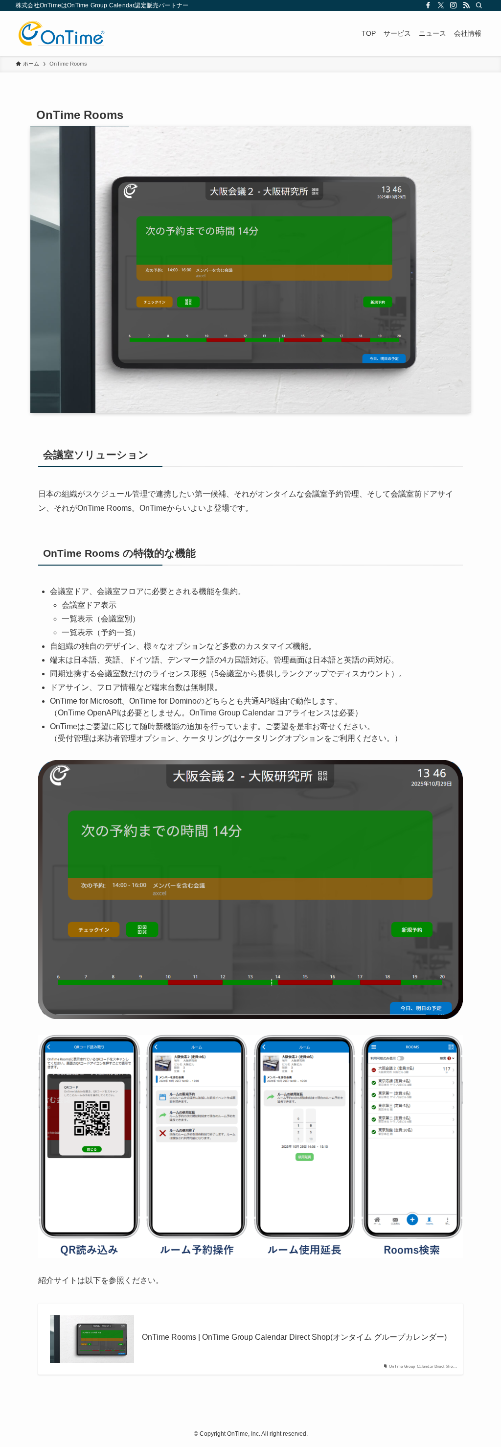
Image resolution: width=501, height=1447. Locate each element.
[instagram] (453, 5)
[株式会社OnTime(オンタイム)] (61, 33)
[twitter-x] (440, 5)
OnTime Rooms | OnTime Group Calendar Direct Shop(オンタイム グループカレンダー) (294, 1337)
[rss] (466, 5)
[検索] (479, 5)
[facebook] (428, 5)
